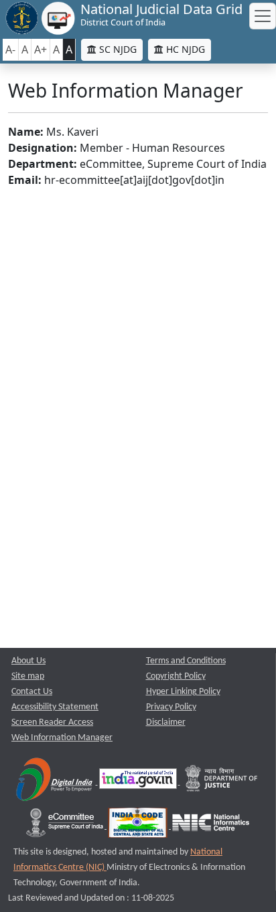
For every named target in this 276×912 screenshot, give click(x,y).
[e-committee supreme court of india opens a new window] (66, 826)
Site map (27, 676)
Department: (42, 163)
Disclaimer (166, 722)
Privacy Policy (171, 707)
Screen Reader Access (52, 722)
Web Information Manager (62, 737)
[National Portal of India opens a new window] (139, 782)
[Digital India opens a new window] (55, 782)
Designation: (42, 147)
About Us (28, 661)
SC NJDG (116, 49)
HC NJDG (184, 49)
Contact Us (31, 691)
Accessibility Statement (54, 707)
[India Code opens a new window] (139, 826)
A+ (40, 49)
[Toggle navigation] (262, 16)
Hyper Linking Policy (183, 691)
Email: (25, 180)
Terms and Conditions (186, 661)
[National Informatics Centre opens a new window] (211, 826)
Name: (26, 131)
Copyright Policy (176, 676)
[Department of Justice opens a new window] (221, 782)
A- (10, 49)
